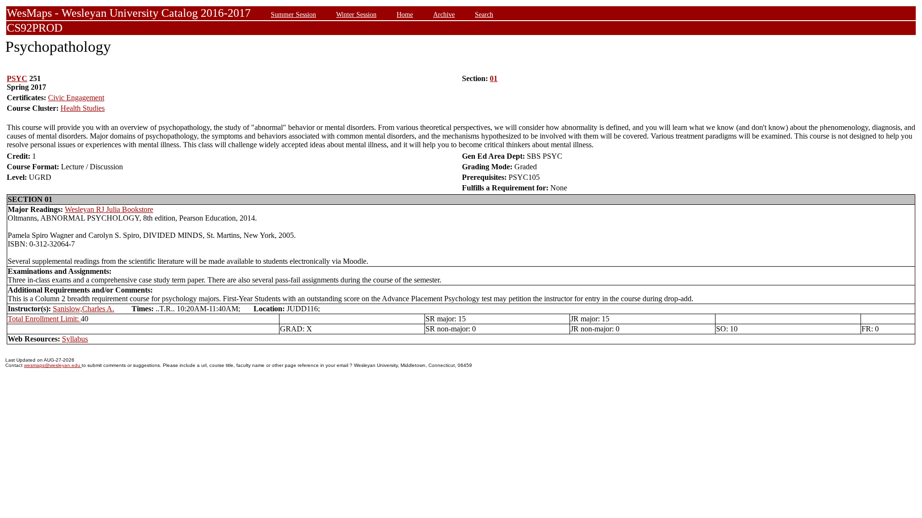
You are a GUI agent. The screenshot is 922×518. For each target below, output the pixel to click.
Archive (444, 14)
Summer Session (293, 14)
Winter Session (356, 14)
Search (484, 14)
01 (493, 78)
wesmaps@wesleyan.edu (53, 365)
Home (405, 14)
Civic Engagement (76, 98)
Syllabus (75, 339)
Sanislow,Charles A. (83, 309)
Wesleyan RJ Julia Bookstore (109, 209)
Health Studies (83, 108)
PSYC (17, 78)
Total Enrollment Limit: (44, 319)
